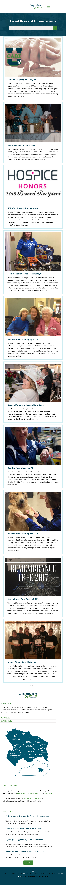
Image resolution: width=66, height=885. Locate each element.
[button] (49, 8)
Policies (25, 873)
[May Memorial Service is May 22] (33, 132)
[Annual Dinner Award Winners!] (33, 650)
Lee (28, 793)
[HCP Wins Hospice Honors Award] (33, 196)
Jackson (23, 793)
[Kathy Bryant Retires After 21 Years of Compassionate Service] (28, 820)
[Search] (55, 28)
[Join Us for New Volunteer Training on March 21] (28, 854)
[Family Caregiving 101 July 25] (33, 68)
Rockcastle (48, 793)
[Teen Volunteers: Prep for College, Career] (33, 262)
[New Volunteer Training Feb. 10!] (33, 522)
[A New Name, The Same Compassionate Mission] (28, 831)
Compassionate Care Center (32, 798)
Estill (19, 793)
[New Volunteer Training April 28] (33, 327)
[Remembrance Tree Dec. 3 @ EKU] (33, 586)
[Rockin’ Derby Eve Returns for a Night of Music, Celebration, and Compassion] (28, 843)
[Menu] (33, 870)
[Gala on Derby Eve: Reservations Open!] (33, 392)
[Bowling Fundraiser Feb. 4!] (33, 456)
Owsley (38, 793)
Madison (33, 793)
